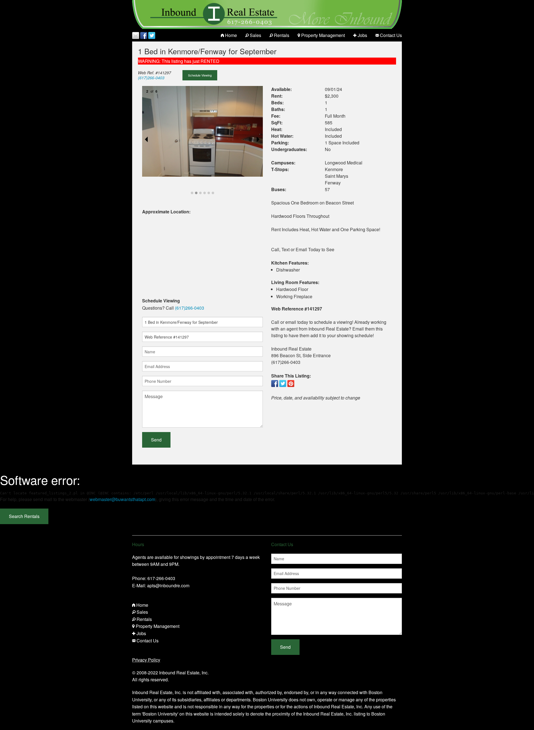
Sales (255, 35)
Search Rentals (24, 516)
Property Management (322, 35)
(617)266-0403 (151, 77)
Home (230, 35)
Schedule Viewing (200, 75)
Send (156, 439)
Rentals (281, 35)
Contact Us (390, 35)
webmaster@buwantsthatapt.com (122, 499)
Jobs (362, 35)
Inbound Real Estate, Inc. (184, 672)
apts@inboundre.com (168, 585)
